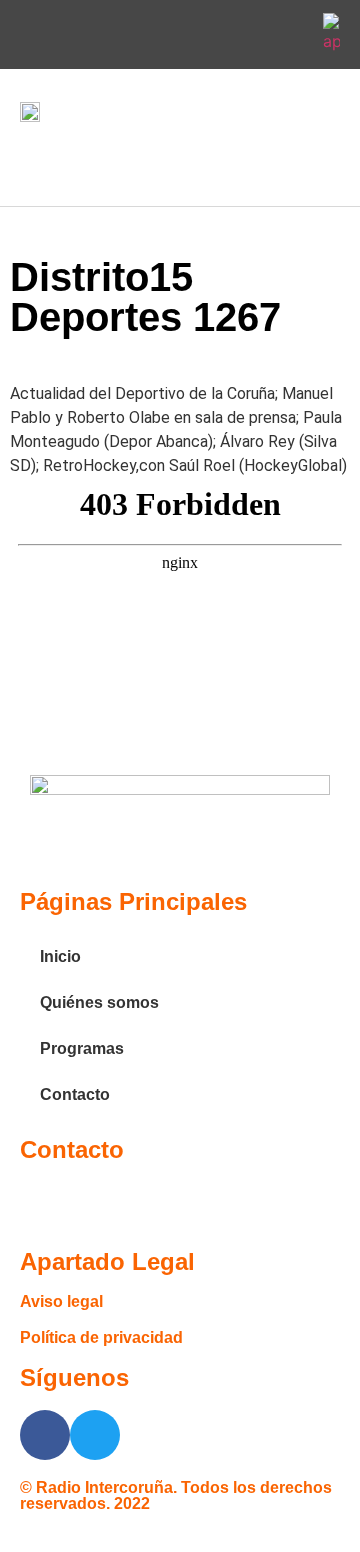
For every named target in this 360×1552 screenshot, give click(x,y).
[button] (34, 159)
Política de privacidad (101, 1337)
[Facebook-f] (243, 35)
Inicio (60, 956)
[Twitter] (290, 35)
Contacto (75, 1094)
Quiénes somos (99, 1002)
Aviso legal (61, 1301)
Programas (82, 1048)
